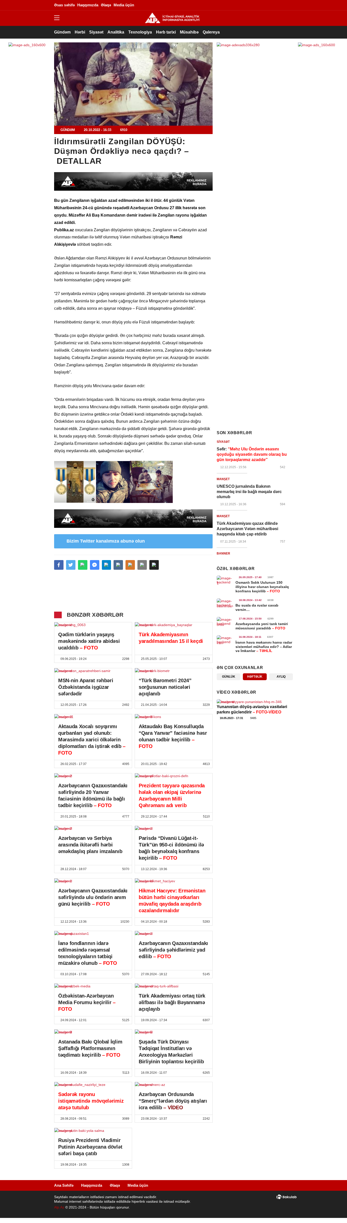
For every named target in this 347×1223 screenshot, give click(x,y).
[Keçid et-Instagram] (258, 5)
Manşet (223, 479)
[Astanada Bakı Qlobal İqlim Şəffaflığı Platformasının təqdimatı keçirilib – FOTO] (93, 1032)
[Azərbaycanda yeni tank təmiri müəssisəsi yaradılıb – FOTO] (225, 621)
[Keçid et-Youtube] (281, 5)
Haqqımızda (91, 1185)
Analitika (115, 32)
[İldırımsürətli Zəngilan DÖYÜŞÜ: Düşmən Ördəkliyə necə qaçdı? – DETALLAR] (133, 84)
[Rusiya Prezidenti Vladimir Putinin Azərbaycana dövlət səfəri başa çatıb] (93, 1130)
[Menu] (59, 18)
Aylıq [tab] (281, 676)
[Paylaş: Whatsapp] (82, 565)
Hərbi (80, 32)
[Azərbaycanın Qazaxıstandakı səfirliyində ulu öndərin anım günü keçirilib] (93, 881)
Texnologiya (140, 32)
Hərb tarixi (166, 32)
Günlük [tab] (228, 676)
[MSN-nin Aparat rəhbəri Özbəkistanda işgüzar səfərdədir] (93, 670)
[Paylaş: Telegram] (106, 565)
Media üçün (138, 1185)
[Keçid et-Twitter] (251, 5)
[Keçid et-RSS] (289, 5)
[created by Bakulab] (286, 1197)
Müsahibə (189, 32)
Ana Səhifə (63, 1185)
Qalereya (211, 32)
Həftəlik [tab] (254, 676)
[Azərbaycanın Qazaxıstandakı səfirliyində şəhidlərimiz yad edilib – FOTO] (173, 933)
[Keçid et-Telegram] (266, 5)
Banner (223, 553)
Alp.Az (59, 1207)
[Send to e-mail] (142, 565)
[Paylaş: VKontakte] (118, 565)
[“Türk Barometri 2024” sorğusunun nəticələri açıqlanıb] (173, 670)
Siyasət (96, 32)
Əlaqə (115, 1185)
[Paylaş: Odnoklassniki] (130, 565)
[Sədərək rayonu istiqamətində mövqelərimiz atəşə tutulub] (93, 1084)
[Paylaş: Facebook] (59, 565)
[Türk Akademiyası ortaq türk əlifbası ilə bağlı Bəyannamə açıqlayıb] (173, 986)
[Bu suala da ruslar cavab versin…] (225, 603)
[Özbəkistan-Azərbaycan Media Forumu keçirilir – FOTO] (93, 986)
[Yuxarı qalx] (333, 1209)
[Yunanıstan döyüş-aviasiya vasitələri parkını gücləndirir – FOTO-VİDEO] (255, 701)
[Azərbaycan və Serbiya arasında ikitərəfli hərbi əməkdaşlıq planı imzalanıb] (93, 828)
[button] (154, 565)
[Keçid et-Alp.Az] (172, 17)
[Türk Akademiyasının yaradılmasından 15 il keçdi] (173, 624)
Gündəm (62, 32)
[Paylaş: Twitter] (70, 565)
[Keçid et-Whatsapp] (274, 5)
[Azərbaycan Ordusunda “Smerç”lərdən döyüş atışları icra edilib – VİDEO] (173, 1084)
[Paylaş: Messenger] (94, 565)
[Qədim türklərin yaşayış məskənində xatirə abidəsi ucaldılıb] (93, 624)
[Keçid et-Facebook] (243, 5)
